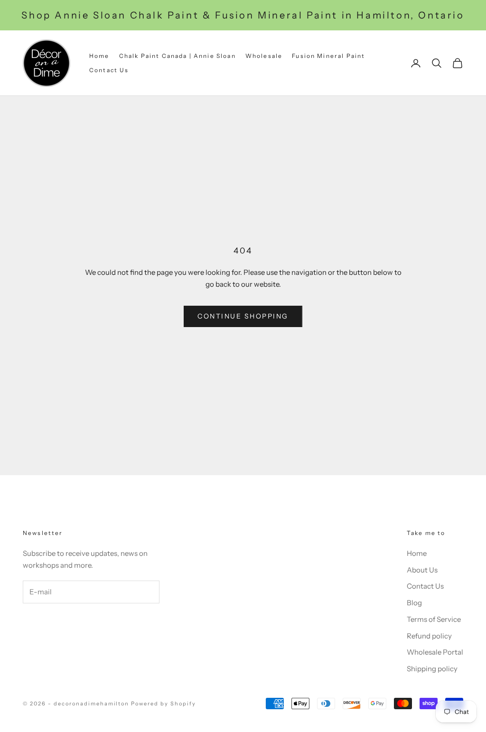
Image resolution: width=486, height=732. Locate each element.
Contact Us (109, 70)
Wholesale (263, 55)
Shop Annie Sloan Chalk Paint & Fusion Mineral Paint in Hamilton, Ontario (242, 15)
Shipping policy (432, 668)
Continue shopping (243, 316)
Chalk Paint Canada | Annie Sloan (177, 55)
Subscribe (60, 623)
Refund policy (429, 635)
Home (99, 55)
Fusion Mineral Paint (328, 55)
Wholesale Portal (435, 652)
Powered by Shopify (163, 703)
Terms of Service (434, 619)
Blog (414, 602)
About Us (422, 569)
